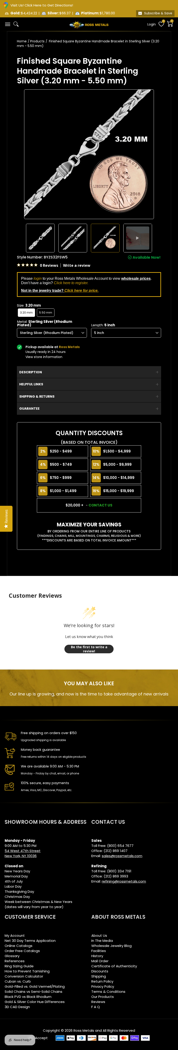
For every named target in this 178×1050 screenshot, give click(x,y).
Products (37, 41)
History (97, 955)
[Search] (16, 24)
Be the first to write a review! (89, 649)
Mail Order (99, 961)
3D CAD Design (17, 1006)
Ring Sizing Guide (19, 966)
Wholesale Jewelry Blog (111, 945)
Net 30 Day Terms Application (30, 940)
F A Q (95, 1006)
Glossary (12, 955)
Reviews (98, 1001)
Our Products (102, 996)
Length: (103, 325)
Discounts (99, 971)
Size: (29, 305)
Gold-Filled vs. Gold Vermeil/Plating (35, 986)
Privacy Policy (102, 986)
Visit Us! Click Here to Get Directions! (41, 5)
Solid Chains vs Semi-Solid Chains (33, 991)
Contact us (100, 505)
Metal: (44, 323)
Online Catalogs (18, 945)
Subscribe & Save (158, 13)
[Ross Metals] (89, 24)
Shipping (98, 976)
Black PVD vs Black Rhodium (28, 996)
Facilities (98, 950)
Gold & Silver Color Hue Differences (35, 1001)
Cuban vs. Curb (18, 981)
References (15, 961)
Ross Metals (83, 1030)
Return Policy (102, 981)
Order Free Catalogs (22, 950)
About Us (99, 935)
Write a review (76, 265)
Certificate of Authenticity (114, 966)
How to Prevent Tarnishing (27, 971)
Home (22, 41)
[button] (7, 24)
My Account (15, 935)
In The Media (102, 940)
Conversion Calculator (24, 976)
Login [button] (151, 24)
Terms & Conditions (108, 991)
